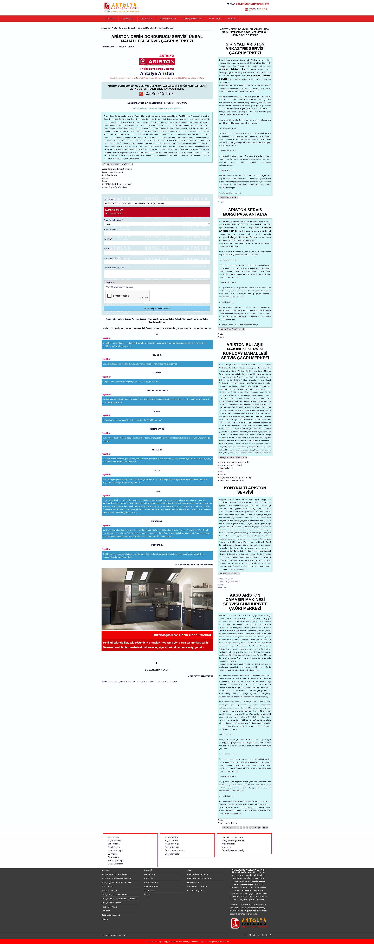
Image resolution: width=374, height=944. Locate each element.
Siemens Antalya (115, 863)
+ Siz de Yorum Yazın (185, 564)
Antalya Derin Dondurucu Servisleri (118, 164)
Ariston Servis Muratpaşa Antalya (245, 212)
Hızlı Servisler (193, 882)
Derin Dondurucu (109, 175)
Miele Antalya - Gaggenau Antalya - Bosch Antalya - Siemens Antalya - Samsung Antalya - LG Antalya (190, 941)
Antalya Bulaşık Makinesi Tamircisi (183, 319)
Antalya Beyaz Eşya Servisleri (232, 329)
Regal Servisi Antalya (111, 915)
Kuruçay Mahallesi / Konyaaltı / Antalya (235, 477)
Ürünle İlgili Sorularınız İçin (233, 850)
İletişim (231, 18)
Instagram (181, 102)
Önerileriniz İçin (172, 847)
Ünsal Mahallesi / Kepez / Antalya (116, 184)
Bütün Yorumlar (205, 564)
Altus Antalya (114, 837)
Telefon (108, 239)
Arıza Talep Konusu (113, 220)
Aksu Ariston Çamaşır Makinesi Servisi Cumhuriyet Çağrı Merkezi (245, 602)
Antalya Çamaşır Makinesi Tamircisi (149, 319)
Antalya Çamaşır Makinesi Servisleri (117, 882)
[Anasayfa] (121, 7)
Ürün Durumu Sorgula (174, 850)
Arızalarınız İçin (171, 837)
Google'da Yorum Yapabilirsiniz (144, 102)
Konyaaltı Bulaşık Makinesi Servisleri (234, 462)
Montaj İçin (227, 847)
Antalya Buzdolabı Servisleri (199, 878)
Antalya (221, 337)
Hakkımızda (128, 18)
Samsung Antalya (115, 860)
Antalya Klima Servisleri (197, 874)
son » (265, 827)
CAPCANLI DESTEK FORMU (233, 837)
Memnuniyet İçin (172, 843)
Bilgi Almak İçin (171, 840)
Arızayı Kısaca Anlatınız (114, 267)
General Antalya (115, 850)
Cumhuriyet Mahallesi (227, 823)
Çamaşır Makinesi (192, 18)
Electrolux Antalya (109, 906)
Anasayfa (110, 18)
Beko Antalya (114, 843)
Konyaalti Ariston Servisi (245, 490)
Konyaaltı (222, 474)
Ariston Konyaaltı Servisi (228, 581)
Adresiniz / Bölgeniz (113, 258)
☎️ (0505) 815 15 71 (257, 9)
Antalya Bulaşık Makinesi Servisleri (234, 457)
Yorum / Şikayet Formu (197, 886)
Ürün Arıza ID (109, 199)
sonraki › (257, 827)
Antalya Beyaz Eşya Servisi (118, 319)
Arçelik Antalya (114, 840)
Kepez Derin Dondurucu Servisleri (117, 169)
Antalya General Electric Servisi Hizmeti (119, 898)
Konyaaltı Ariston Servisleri (230, 465)
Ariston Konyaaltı (225, 578)
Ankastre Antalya (109, 890)
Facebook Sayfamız (195, 890)
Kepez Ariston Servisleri (112, 172)
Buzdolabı (147, 18)
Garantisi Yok (115, 213)
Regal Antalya (114, 857)
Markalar (106, 910)
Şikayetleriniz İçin (172, 854)
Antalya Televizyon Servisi (233, 840)
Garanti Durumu (114, 210)
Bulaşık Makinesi (168, 18)
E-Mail (106, 248)
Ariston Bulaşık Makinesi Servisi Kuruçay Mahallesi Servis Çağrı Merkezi (245, 351)
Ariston (166, 73)
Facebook (169, 102)
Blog (189, 870)
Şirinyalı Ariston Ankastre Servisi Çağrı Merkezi (245, 48)
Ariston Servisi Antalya (229, 573)
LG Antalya (112, 854)
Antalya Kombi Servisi (111, 902)
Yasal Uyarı (214, 18)
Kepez (104, 181)
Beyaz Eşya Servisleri (228, 197)
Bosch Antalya (114, 847)
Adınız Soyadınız (112, 229)
